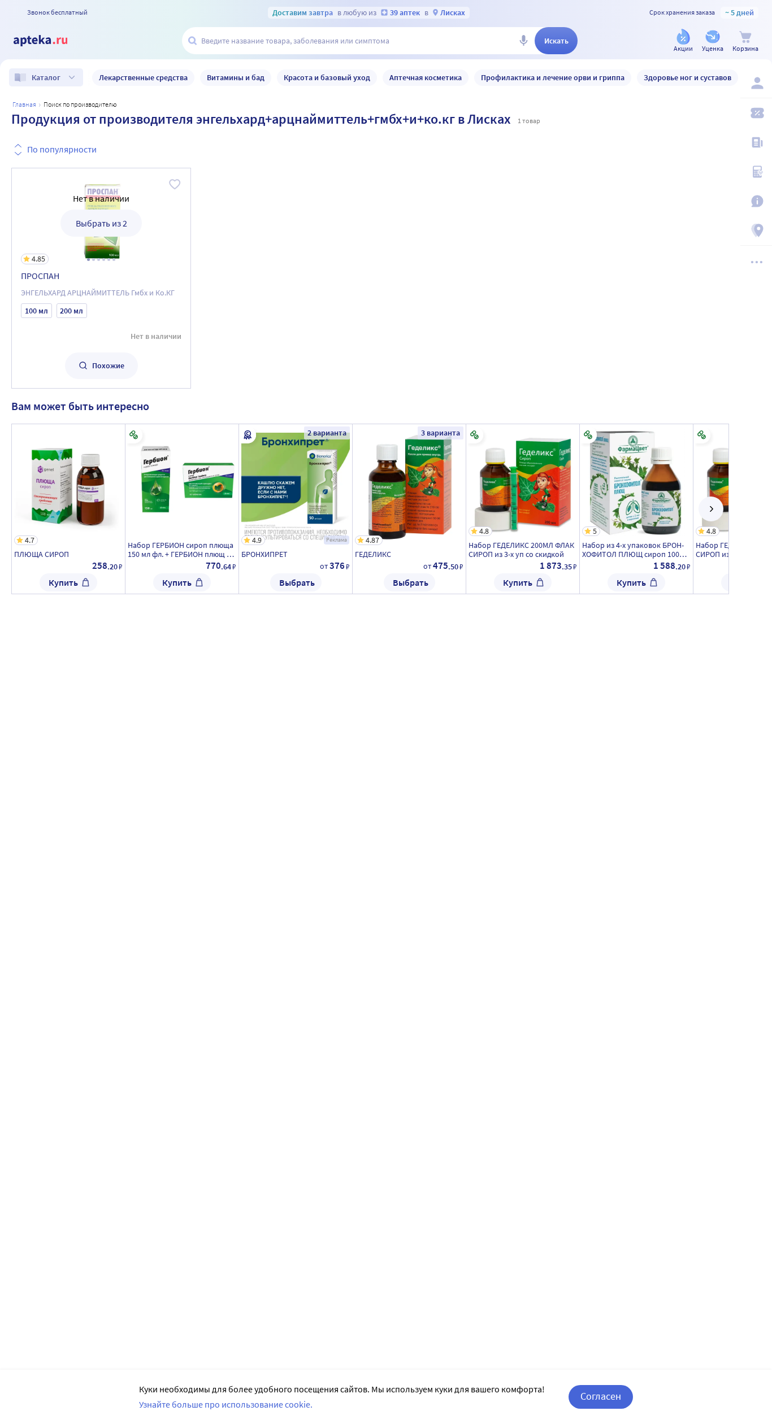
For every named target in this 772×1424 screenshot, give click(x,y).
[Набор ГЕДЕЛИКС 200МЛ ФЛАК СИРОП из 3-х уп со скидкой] (522, 509)
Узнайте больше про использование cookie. (226, 1404)
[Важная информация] (756, 201)
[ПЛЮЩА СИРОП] (68, 509)
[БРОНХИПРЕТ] (295, 509)
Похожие (108, 365)
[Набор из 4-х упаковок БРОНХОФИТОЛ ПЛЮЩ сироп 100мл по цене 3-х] (636, 509)
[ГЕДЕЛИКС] (409, 509)
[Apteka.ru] (50, 40)
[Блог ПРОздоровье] (756, 142)
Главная (24, 104)
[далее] (711, 509)
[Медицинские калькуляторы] (756, 171)
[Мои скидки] (756, 113)
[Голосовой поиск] (523, 41)
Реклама (336, 539)
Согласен (600, 1396)
